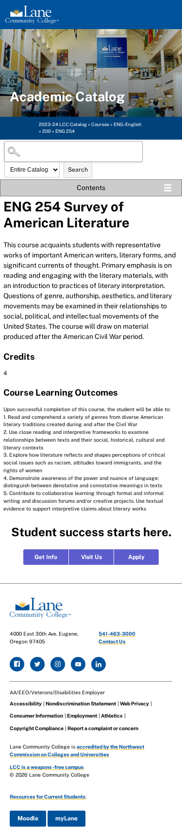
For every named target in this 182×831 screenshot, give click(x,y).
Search (78, 169)
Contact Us (112, 641)
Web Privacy (134, 703)
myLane (66, 818)
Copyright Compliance (37, 728)
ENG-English (128, 124)
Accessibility (26, 703)
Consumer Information (36, 716)
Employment (82, 716)
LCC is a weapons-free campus (47, 767)
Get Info (45, 557)
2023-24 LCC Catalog (63, 124)
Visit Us (91, 557)
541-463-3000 (117, 634)
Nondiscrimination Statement (81, 703)
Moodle (27, 818)
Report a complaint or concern (102, 728)
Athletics (112, 716)
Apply (136, 557)
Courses (100, 124)
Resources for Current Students (47, 796)
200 (46, 131)
